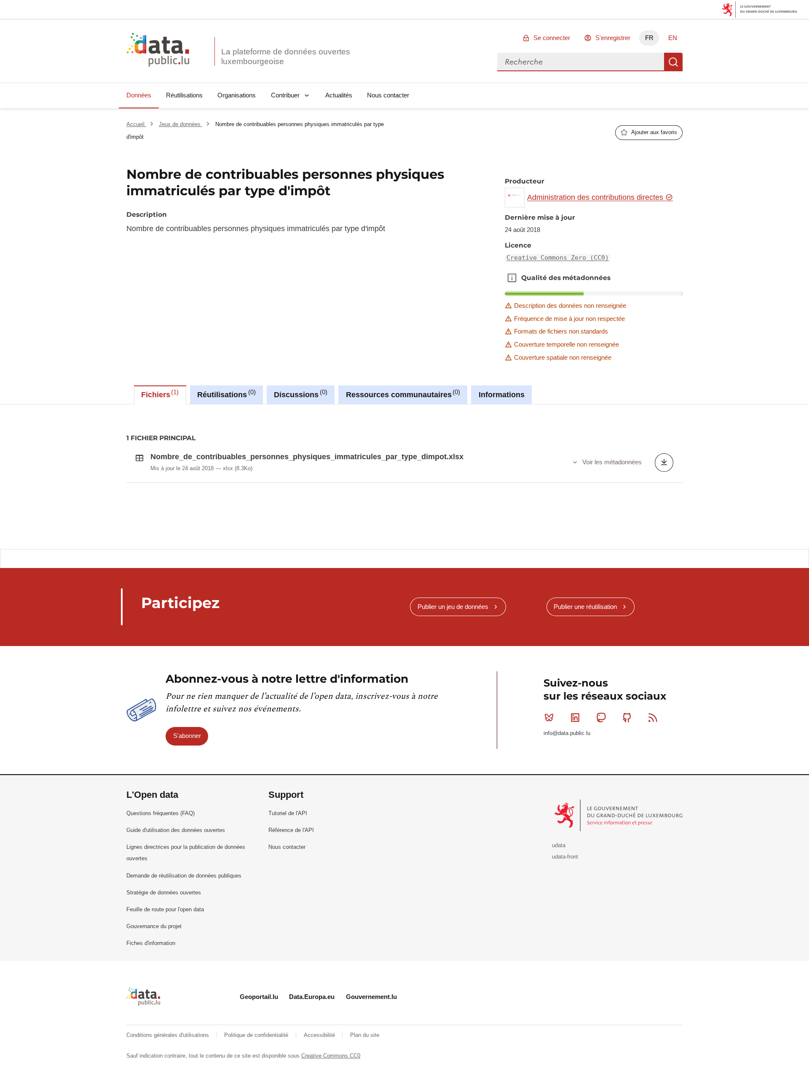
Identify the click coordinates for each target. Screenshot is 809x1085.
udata (558, 845)
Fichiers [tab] (159, 394)
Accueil (136, 124)
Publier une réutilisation (585, 606)
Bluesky (549, 717)
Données (138, 95)
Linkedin (575, 717)
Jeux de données (180, 124)
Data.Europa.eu (312, 996)
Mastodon (601, 717)
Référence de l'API (291, 830)
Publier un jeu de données (453, 606)
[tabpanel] (404, 476)
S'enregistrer (612, 37)
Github (627, 717)
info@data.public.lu (567, 733)
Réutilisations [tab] (225, 394)
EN (672, 37)
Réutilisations (184, 95)
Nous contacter (388, 95)
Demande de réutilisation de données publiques (183, 875)
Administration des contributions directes (596, 197)
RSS (653, 717)
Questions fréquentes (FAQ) (160, 813)
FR (649, 37)
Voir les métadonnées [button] (612, 462)
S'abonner (187, 735)
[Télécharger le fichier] (664, 462)
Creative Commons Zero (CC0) (557, 257)
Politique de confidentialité (257, 1035)
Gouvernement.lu (371, 996)
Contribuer (285, 95)
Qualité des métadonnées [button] (512, 278)
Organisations (236, 95)
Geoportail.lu (259, 996)
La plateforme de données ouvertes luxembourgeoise (285, 56)
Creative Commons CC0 (330, 1056)
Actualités (338, 95)
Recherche (673, 62)
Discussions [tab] (299, 394)
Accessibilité (320, 1035)
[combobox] (580, 62)
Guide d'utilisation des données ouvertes (175, 830)
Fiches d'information (150, 943)
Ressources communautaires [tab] (402, 394)
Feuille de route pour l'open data (165, 909)
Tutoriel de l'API (287, 813)
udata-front (565, 856)
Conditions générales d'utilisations (168, 1035)
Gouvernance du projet (154, 926)
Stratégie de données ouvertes (163, 892)
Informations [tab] (502, 394)
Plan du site (364, 1035)
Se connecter (551, 37)
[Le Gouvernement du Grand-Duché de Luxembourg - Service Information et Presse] (619, 815)
